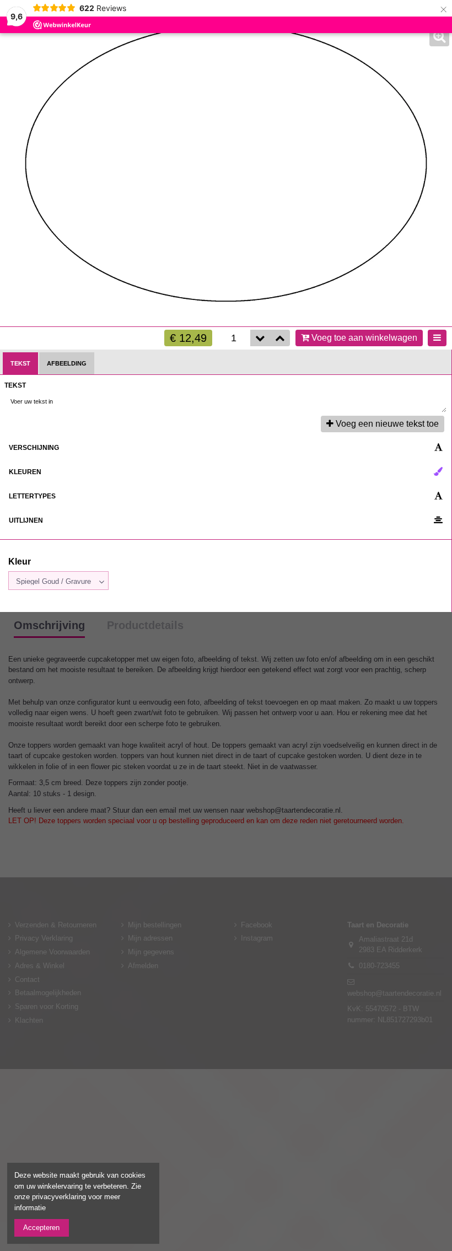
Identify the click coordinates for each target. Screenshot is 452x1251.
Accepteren (41, 1227)
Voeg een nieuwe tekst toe (387, 423)
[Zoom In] (439, 36)
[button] (280, 338)
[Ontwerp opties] (437, 338)
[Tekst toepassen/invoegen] (436, 402)
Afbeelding (67, 363)
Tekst (20, 363)
